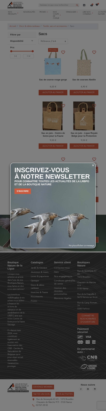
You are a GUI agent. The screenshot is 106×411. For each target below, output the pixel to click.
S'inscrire (23, 191)
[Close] (93, 165)
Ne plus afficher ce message (81, 246)
